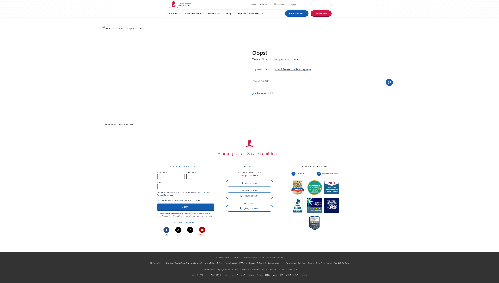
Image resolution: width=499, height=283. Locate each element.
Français (251, 275)
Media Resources (330, 173)
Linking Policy (210, 263)
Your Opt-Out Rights (341, 263)
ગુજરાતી (288, 275)
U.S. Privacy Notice (156, 263)
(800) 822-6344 (250, 196)
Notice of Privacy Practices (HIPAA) (230, 263)
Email (160, 182)
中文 (201, 275)
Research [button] (212, 13)
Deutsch (260, 275)
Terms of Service (163, 195)
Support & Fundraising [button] (249, 13)
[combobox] (317, 81)
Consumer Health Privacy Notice (320, 263)
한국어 (218, 275)
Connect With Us (184, 222)
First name (162, 172)
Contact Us (265, 4)
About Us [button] (173, 13)
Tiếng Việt (210, 275)
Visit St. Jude (251, 183)
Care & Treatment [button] (193, 13)
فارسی (275, 275)
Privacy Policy (201, 192)
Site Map (301, 263)
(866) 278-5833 (251, 208)
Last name (191, 172)
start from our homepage (293, 69)
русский (235, 275)
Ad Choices (250, 263)
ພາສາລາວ (303, 275)
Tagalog (226, 275)
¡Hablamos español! (263, 93)
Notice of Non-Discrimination (268, 263)
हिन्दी (281, 275)
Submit (185, 206)
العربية (243, 275)
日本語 (267, 275)
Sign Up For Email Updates (184, 166)
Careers (253, 4)
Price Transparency (288, 263)
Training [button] (227, 13)
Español (280, 4)
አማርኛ (295, 275)
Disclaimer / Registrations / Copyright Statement (184, 263)
